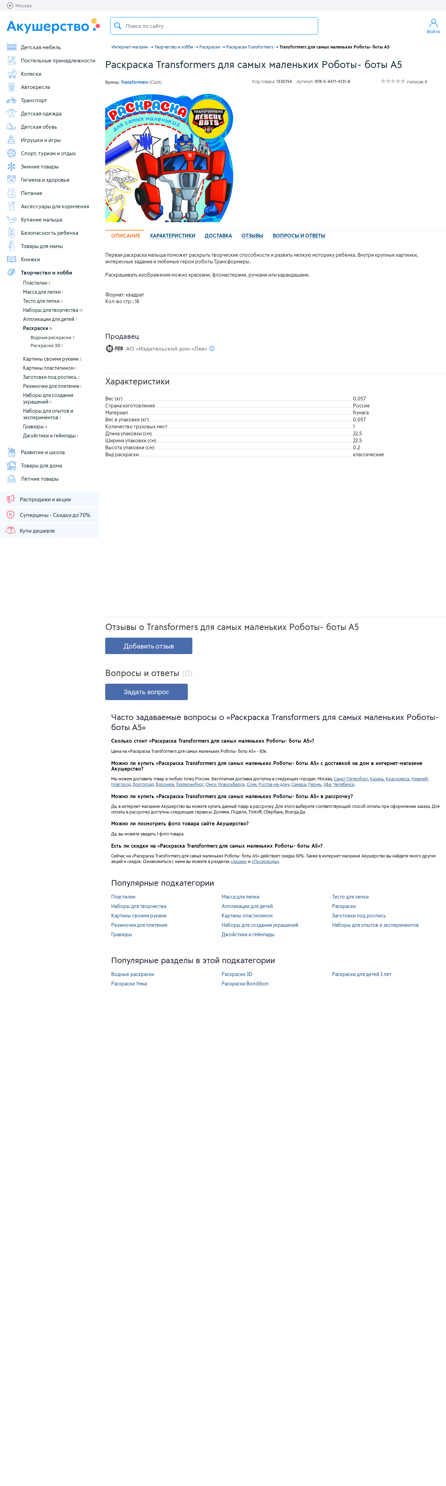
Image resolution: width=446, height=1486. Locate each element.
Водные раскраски (53, 337)
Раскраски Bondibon (245, 983)
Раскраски (37, 328)
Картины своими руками (52, 359)
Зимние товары (40, 166)
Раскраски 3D (47, 345)
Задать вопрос (146, 692)
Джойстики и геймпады (50, 435)
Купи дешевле (37, 530)
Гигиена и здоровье (45, 180)
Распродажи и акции (45, 499)
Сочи (251, 784)
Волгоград (143, 784)
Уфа (327, 784)
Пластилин (37, 283)
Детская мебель (41, 47)
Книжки (30, 259)
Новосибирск (231, 784)
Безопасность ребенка (49, 233)
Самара (298, 784)
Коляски (31, 73)
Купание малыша (41, 219)
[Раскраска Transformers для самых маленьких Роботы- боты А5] (169, 158)
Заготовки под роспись (51, 377)
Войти (433, 31)
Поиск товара (118, 26)
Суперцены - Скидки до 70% (55, 515)
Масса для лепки (43, 292)
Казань (377, 778)
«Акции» (239, 861)
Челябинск (343, 784)
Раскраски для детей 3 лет (361, 974)
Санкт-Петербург (351, 778)
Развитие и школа (43, 452)
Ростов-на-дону (274, 784)
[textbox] (214, 26)
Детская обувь (39, 126)
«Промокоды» (265, 861)
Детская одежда (41, 113)
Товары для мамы (42, 246)
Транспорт (34, 100)
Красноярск (397, 778)
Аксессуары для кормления (55, 206)
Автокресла (35, 87)
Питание (32, 193)
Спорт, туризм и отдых (48, 153)
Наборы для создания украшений (260, 925)
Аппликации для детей (50, 319)
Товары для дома (41, 465)
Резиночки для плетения (52, 386)
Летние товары (40, 478)
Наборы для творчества (53, 310)
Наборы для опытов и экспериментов (375, 925)
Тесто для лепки (43, 301)
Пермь (314, 784)
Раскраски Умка (129, 983)
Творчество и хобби (46, 272)
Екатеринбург (189, 784)
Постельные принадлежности (58, 60)
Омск (211, 784)
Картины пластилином (49, 368)
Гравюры (35, 426)
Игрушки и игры (41, 140)
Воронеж (165, 784)
